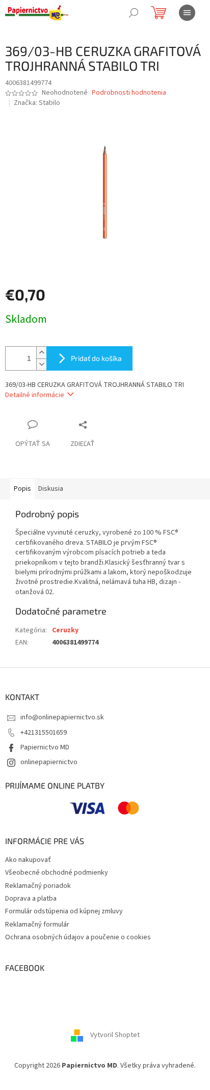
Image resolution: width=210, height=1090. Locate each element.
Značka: (37, 103)
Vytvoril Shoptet (115, 1035)
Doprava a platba (31, 898)
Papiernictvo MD (44, 747)
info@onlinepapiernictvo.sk (62, 717)
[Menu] (187, 13)
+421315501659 (43, 733)
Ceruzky (65, 630)
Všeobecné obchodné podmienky (56, 873)
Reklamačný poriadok (38, 886)
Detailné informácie (34, 395)
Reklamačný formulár (37, 924)
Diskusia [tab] (50, 489)
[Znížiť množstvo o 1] (41, 364)
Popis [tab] (22, 489)
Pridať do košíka (96, 358)
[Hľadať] (133, 13)
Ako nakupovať (28, 860)
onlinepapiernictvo (48, 762)
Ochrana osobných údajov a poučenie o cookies (78, 937)
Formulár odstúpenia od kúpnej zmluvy (64, 911)
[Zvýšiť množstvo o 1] (41, 352)
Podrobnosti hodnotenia (129, 93)
